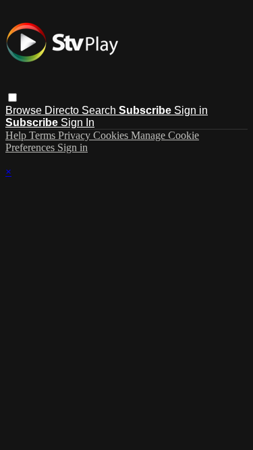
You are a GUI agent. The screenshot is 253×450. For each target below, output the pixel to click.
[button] (12, 97)
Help (17, 135)
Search (100, 110)
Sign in (191, 110)
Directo (63, 110)
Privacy (75, 135)
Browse (25, 110)
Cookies (112, 135)
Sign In (77, 122)
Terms (43, 135)
